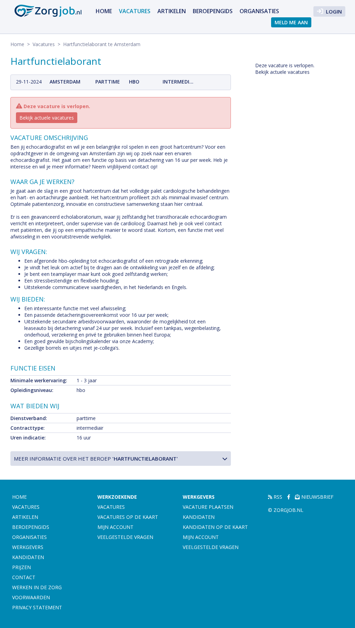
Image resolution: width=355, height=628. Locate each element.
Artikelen (171, 11)
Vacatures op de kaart (127, 517)
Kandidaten (28, 557)
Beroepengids (213, 11)
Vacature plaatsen (208, 507)
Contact (23, 577)
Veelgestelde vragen (125, 537)
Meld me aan (291, 22)
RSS (277, 497)
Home (104, 11)
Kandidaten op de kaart (215, 527)
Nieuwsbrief (317, 497)
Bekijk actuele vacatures (46, 117)
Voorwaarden (31, 597)
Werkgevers (27, 547)
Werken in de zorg (37, 587)
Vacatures (134, 11)
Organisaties (259, 11)
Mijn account (115, 527)
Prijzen (21, 567)
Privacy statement (37, 607)
